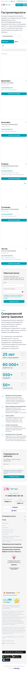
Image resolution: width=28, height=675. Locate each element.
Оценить (14, 564)
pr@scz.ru (20, 503)
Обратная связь (5, 1)
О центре (3, 310)
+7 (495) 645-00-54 (21, 1)
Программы (5, 527)
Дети (16, 41)
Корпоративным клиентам (11, 549)
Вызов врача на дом (7, 532)
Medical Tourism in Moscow (11, 551)
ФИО (5, 282)
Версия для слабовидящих (15, 652)
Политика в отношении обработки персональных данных (11, 537)
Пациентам (5, 534)
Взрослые (5, 41)
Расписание (3, 46)
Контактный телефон (10, 289)
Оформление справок (8, 530)
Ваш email (7, 464)
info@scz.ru (7, 501)
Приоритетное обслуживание (12, 547)
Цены (3, 525)
